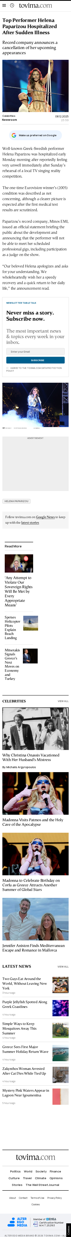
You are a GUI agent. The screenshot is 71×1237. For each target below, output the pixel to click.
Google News (45, 517)
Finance (55, 1171)
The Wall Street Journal (42, 1185)
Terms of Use (37, 1198)
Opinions (56, 1178)
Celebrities (8, 116)
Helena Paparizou (16, 501)
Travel (27, 1178)
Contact (23, 1198)
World (28, 1171)
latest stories (30, 522)
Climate (40, 1178)
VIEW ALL (63, 701)
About (12, 1198)
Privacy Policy (54, 1198)
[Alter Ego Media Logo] (17, 1226)
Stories (17, 1185)
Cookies (36, 1204)
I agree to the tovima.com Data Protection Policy (34, 369)
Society (41, 1171)
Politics (15, 1171)
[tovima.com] (35, 5)
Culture (14, 1178)
